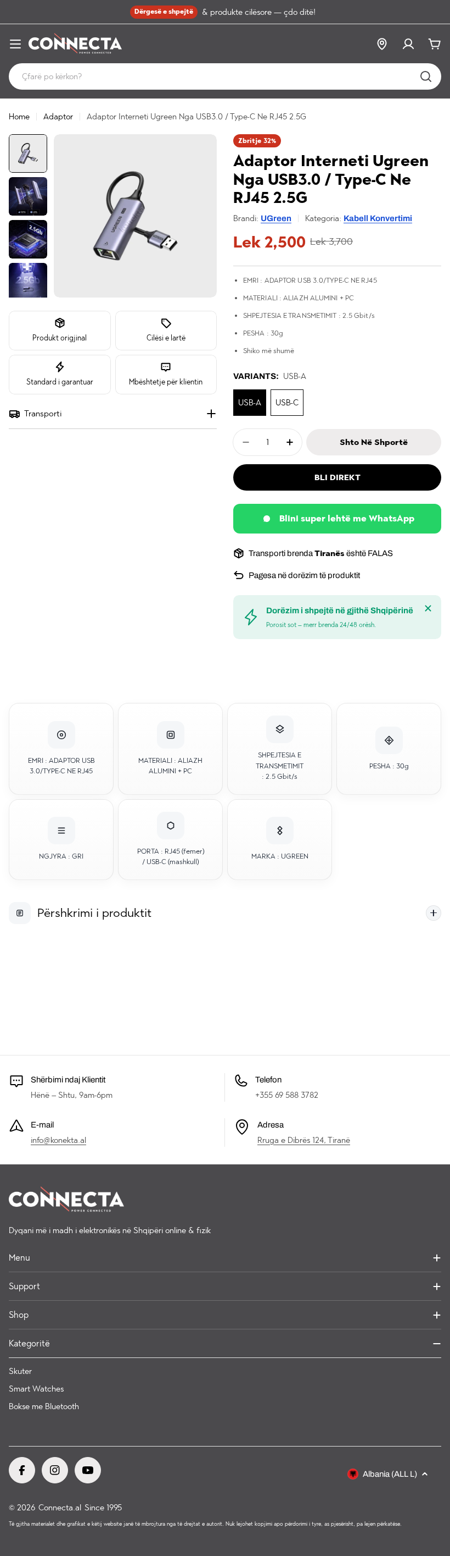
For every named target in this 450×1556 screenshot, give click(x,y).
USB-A (249, 403)
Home (19, 117)
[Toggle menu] (15, 44)
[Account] (408, 44)
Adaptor (58, 117)
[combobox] (225, 76)
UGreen (276, 218)
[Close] (428, 608)
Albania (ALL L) (390, 1474)
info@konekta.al (58, 1140)
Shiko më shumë (268, 351)
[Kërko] (425, 76)
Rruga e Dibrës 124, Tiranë (303, 1140)
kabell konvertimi (378, 218)
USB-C (287, 403)
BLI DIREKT (337, 477)
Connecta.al (59, 1508)
